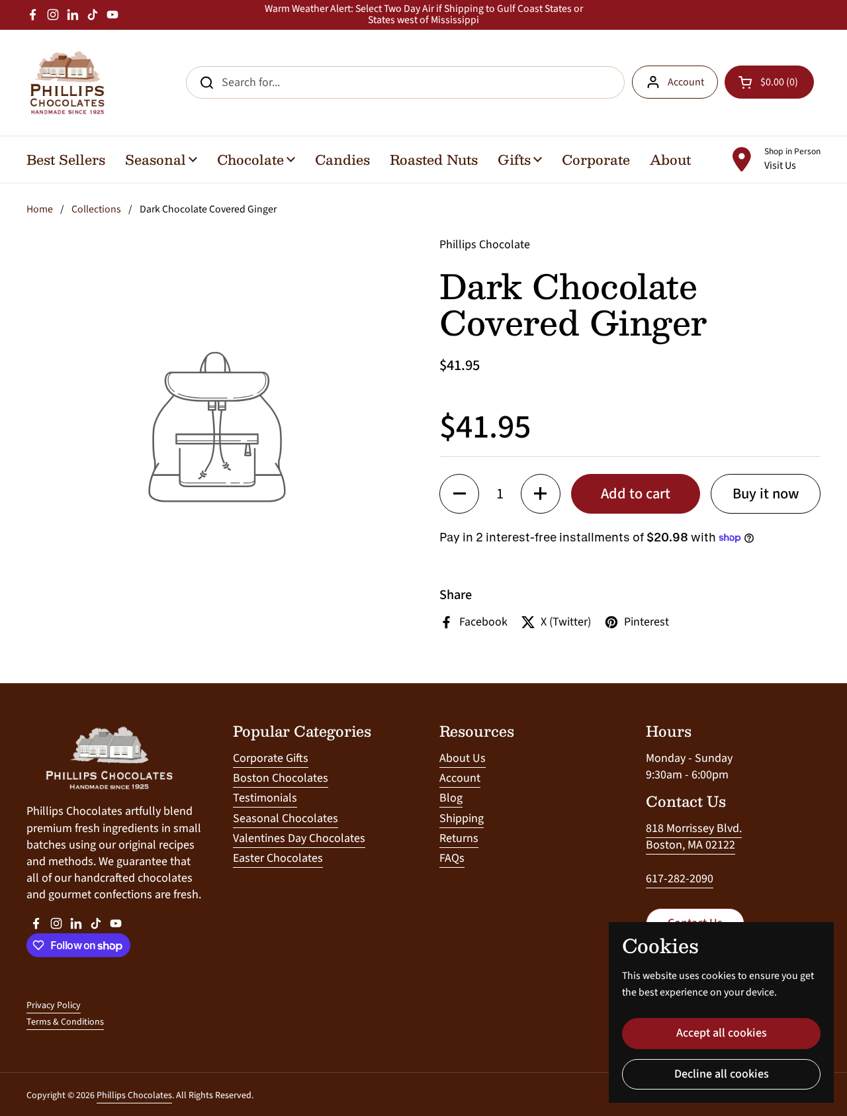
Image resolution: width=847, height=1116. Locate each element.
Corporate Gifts (270, 758)
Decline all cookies (721, 1074)
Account (686, 82)
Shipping (461, 818)
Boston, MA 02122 (690, 845)
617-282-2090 (679, 878)
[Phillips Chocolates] (66, 82)
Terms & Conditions (65, 1022)
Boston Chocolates (280, 778)
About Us (462, 758)
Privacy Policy (53, 1005)
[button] (459, 494)
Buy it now (766, 493)
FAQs (452, 858)
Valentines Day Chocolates (299, 838)
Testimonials (265, 798)
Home (39, 209)
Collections (96, 209)
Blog (451, 798)
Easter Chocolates (278, 858)
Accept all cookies (721, 1033)
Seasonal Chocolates (285, 818)
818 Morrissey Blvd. (694, 828)
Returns (458, 838)
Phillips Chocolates (134, 1095)
